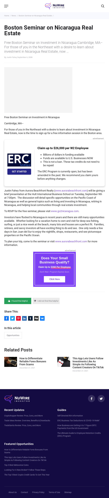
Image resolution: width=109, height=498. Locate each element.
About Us (13, 492)
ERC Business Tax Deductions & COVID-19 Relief (78, 420)
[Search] (103, 6)
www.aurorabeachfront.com (71, 190)
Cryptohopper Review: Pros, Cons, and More (23, 416)
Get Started (19, 171)
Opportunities (13, 335)
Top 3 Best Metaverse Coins (16, 465)
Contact (24, 492)
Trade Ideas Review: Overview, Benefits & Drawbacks (27, 420)
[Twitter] (101, 398)
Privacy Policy (38, 492)
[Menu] (6, 6)
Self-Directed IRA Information (70, 416)
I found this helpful (19, 301)
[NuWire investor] (54, 6)
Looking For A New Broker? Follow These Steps (24, 470)
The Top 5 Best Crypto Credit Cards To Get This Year (27, 475)
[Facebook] (91, 398)
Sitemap (68, 492)
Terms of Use (54, 492)
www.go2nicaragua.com (65, 211)
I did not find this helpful (47, 301)
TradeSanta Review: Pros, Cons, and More (22, 425)
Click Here (54, 279)
